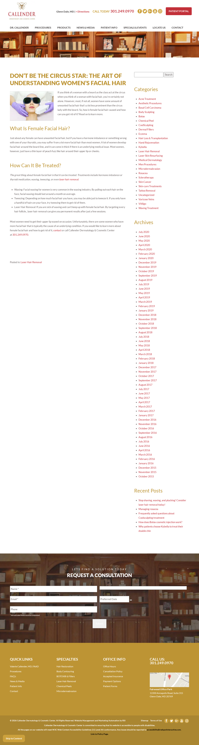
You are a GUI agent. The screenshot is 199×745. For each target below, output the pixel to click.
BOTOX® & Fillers (66, 676)
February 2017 (147, 410)
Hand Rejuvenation (149, 142)
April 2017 (144, 402)
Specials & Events (135, 27)
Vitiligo (142, 203)
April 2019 (144, 297)
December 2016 (147, 419)
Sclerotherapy (146, 177)
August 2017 (145, 384)
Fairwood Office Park (161, 689)
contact (57, 230)
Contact (177, 27)
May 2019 (144, 293)
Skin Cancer (145, 181)
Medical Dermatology (150, 160)
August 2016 (145, 437)
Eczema (143, 133)
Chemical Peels (64, 686)
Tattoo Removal (147, 190)
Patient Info (109, 27)
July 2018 (144, 336)
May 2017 (144, 397)
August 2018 (145, 332)
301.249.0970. (21, 234)
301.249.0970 (122, 11)
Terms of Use (156, 720)
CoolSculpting (146, 125)
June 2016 (144, 445)
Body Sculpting (146, 112)
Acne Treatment (147, 98)
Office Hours (109, 666)
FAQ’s (13, 676)
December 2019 (147, 262)
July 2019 (144, 284)
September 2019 (148, 275)
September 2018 (148, 327)
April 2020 (144, 245)
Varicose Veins (146, 199)
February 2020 (147, 253)
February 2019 (147, 306)
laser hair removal (68, 179)
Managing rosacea (148, 509)
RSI (123, 720)
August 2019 (145, 279)
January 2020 (146, 258)
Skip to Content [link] (14, 738)
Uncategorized (146, 194)
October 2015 (146, 476)
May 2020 (144, 240)
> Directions (82, 11)
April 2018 (144, 349)
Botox (142, 116)
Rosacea (143, 173)
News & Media (86, 27)
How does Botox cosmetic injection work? (160, 522)
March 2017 (145, 406)
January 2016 (146, 463)
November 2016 (147, 424)
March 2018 (145, 354)
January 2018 (146, 362)
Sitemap (144, 720)
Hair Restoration (65, 666)
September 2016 (148, 432)
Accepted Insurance (113, 676)
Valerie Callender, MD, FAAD (24, 666)
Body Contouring (65, 671)
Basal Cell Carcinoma (150, 107)
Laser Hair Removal (31, 262)
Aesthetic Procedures (150, 103)
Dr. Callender (19, 27)
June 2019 (144, 288)
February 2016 (147, 458)
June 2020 (144, 236)
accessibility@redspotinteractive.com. (164, 729)
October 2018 (146, 323)
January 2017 (146, 415)
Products (64, 27)
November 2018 (147, 319)
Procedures (43, 27)
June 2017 (144, 393)
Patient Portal (179, 11)
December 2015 (147, 467)
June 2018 (144, 341)
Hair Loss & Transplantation (153, 138)
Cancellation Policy (112, 671)
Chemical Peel (146, 120)
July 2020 (144, 231)
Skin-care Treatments (150, 186)
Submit (99, 623)
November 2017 (147, 371)
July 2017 (144, 389)
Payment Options (112, 681)
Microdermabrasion (149, 168)
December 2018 (147, 314)
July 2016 (144, 441)
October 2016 (146, 428)
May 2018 (144, 345)
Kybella (143, 146)
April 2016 (144, 450)
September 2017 (148, 380)
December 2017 (147, 367)
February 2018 (147, 358)
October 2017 (146, 376)
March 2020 (145, 249)
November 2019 (147, 266)
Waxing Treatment (149, 208)
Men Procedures (147, 164)
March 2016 (145, 454)
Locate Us (159, 27)
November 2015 (147, 472)
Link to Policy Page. (99, 734)
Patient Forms (110, 686)
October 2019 (146, 271)
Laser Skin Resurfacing (151, 155)
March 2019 (145, 301)
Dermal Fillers (146, 129)
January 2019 (146, 310)
